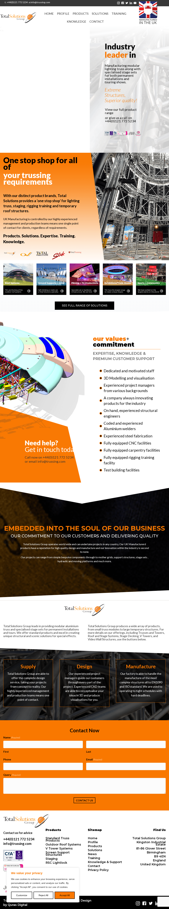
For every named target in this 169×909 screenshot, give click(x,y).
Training (94, 858)
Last (88, 751)
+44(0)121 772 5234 (120, 121)
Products (95, 846)
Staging (52, 859)
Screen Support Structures (58, 854)
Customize (21, 895)
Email (94, 759)
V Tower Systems (59, 848)
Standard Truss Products (57, 839)
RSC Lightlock (56, 863)
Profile (93, 842)
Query (12, 774)
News (92, 854)
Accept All (65, 895)
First (6, 751)
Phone (7, 759)
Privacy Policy (98, 870)
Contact (94, 866)
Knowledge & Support (105, 862)
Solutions (95, 850)
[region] (43, 885)
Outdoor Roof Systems (63, 844)
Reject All (43, 895)
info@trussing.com (51, 461)
